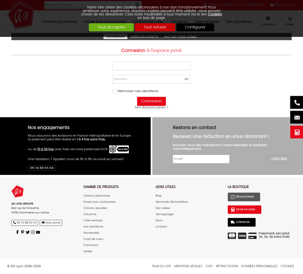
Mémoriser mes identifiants (138, 91)
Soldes (87, 251)
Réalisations (245, 196)
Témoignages (165, 214)
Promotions (90, 245)
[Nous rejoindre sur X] (28, 232)
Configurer (195, 27)
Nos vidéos (163, 208)
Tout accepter (111, 27)
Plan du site (161, 266)
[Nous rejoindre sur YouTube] (38, 232)
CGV (209, 266)
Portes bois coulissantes (99, 201)
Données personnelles (259, 266)
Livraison (161, 226)
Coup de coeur (93, 239)
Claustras (89, 214)
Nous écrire (296, 117)
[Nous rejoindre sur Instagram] (33, 232)
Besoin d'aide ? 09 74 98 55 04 (296, 102)
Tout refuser (155, 27)
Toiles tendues (93, 220)
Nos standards (93, 226)
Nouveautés (91, 232)
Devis (159, 220)
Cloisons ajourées (95, 208)
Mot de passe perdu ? (151, 107)
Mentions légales (188, 266)
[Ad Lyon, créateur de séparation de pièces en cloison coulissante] (43, 191)
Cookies (215, 14)
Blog (158, 195)
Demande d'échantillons (172, 201)
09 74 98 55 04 (42, 168)
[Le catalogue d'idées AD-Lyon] (23, 232)
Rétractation (227, 266)
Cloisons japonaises (96, 195)
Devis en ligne (296, 132)
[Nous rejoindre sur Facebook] (18, 232)
